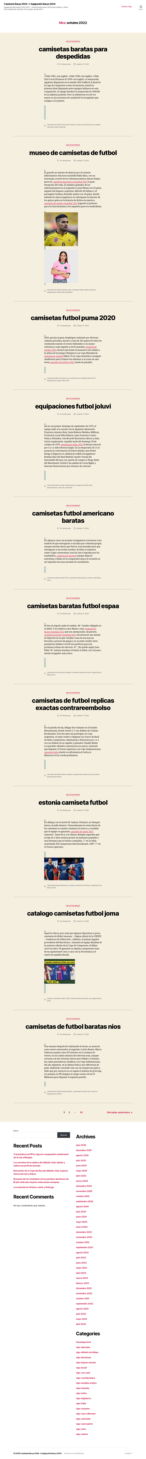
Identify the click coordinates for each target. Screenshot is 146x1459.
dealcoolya (67, 64)
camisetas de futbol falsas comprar (59, 774)
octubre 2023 (82, 1242)
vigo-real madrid (84, 1424)
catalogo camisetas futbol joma (73, 913)
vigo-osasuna (83, 1408)
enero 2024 (81, 1227)
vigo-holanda (82, 1388)
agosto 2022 (82, 1309)
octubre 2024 (82, 1196)
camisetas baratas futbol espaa (73, 606)
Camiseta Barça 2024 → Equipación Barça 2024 (29, 4)
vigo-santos (82, 1434)
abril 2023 (81, 1273)
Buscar (15, 1131)
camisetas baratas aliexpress (57, 885)
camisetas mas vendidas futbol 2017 (82, 378)
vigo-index (81, 1393)
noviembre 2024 (84, 1191)
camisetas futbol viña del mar (57, 378)
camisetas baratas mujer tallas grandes (61, 485)
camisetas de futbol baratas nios (73, 1026)
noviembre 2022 (84, 1293)
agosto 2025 (82, 1155)
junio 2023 (81, 1263)
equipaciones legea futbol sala (58, 381)
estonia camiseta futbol (73, 802)
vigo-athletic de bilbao (87, 1352)
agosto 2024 (82, 1206)
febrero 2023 (82, 1283)
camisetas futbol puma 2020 (73, 318)
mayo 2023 (81, 1268)
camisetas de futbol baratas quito (59, 290)
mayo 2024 (81, 1222)
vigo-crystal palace (85, 1378)
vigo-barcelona (83, 1357)
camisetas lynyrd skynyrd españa (59, 672)
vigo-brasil (81, 1367)
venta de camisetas (65, 488)
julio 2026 (81, 1145)
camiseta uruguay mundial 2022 (60, 635)
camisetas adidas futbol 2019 (57, 578)
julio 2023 (81, 1257)
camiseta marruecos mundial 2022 (70, 182)
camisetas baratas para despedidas (73, 52)
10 (81, 1112)
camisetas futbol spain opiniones (84, 290)
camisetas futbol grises (77, 578)
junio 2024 (81, 1216)
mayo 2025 (81, 1171)
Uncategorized (73, 41)
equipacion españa (53, 356)
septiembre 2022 (84, 1303)
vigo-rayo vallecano (86, 1413)
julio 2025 (81, 1160)
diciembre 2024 (84, 1186)
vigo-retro (81, 1429)
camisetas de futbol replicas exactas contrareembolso (73, 704)
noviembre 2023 (84, 1237)
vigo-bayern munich (86, 1362)
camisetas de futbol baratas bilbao (59, 1091)
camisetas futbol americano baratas (73, 516)
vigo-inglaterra (83, 1398)
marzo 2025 (82, 1181)
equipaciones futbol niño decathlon (60, 292)
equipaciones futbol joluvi (73, 406)
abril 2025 (81, 1176)
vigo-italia (81, 1403)
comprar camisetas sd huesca (80, 885)
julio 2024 (81, 1211)
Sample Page (126, 6)
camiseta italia (51, 752)
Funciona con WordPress (74, 1453)
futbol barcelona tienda (79, 998)
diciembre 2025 (84, 1150)
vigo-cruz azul (83, 1373)
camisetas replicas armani (81, 672)
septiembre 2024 (84, 1201)
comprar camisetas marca (85, 125)
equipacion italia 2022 (72, 444)
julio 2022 (81, 1314)
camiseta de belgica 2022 (62, 362)
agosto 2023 (82, 1252)
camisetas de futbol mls (81, 1091)
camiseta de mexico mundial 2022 (61, 203)
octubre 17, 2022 (82, 64)
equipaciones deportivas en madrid (86, 774)
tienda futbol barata (54, 777)
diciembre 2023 (84, 1232)
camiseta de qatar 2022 (82, 831)
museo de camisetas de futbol (73, 152)
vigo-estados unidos (86, 1383)
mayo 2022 (81, 1319)
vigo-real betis (83, 1419)
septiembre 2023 (84, 1247)
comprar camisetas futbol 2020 (58, 998)
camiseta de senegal (66, 556)
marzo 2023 (82, 1278)
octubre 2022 (82, 1298)
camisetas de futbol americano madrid (61, 125)
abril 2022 (81, 1324)
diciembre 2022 (84, 1288)
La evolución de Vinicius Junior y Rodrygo (33, 1187)
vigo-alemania (83, 1347)
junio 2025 (81, 1165)
